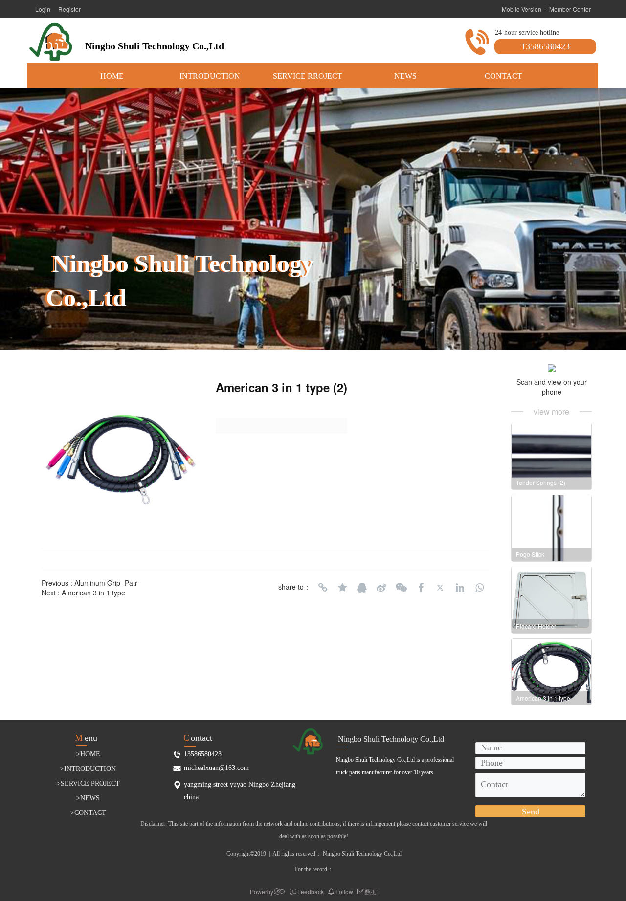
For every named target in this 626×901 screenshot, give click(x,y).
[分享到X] (440, 587)
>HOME (88, 754)
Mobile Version (521, 9)
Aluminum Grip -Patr (105, 583)
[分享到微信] (401, 587)
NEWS (405, 76)
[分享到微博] (381, 587)
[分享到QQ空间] (342, 587)
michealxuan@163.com (216, 767)
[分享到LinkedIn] (460, 587)
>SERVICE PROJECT (88, 783)
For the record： (313, 869)
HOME (112, 76)
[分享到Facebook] (420, 587)
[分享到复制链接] (323, 587)
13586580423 (545, 46)
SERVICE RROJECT (307, 76)
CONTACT (503, 76)
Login (42, 9)
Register (69, 9)
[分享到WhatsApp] (479, 587)
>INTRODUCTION (88, 768)
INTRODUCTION (209, 76)
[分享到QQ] (362, 587)
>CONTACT (88, 812)
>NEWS (88, 798)
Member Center (570, 9)
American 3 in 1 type (93, 592)
